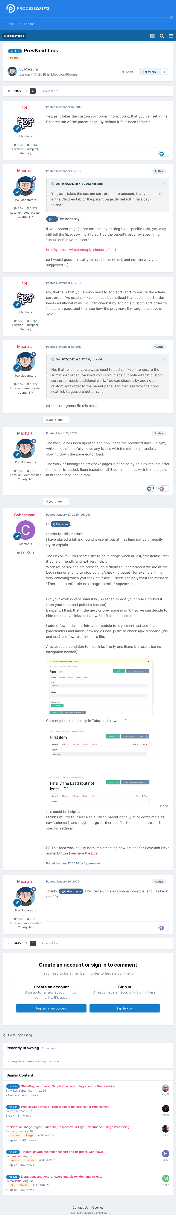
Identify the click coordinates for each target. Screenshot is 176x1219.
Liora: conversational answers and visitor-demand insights (61, 1176)
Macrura (31, 69)
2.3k (20, 145)
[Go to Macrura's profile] (12, 71)
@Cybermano (71, 891)
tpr (24, 107)
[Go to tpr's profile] (25, 122)
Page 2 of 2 (48, 90)
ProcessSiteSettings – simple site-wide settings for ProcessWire (65, 1106)
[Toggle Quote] (53, 183)
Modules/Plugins (64, 74)
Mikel (13, 1090)
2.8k (20, 208)
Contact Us (80, 1207)
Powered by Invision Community (88, 1212)
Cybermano (24, 515)
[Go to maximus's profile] (165, 1178)
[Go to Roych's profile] (165, 1108)
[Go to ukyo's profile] (165, 1129)
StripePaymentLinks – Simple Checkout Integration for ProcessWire (68, 1086)
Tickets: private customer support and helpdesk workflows (62, 1151)
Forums (29, 24)
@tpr (52, 219)
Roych (14, 1111)
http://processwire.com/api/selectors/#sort (81, 249)
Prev (17, 90)
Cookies (97, 1207)
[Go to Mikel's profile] (165, 1088)
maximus (15, 1156)
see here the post (84, 853)
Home (10, 24)
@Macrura (60, 524)
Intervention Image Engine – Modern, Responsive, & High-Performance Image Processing (67, 1127)
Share (129, 72)
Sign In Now (125, 1008)
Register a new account (51, 1008)
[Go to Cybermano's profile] (25, 530)
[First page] (9, 91)
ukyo (13, 1131)
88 (22, 552)
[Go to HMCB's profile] (165, 1153)
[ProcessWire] (27, 8)
